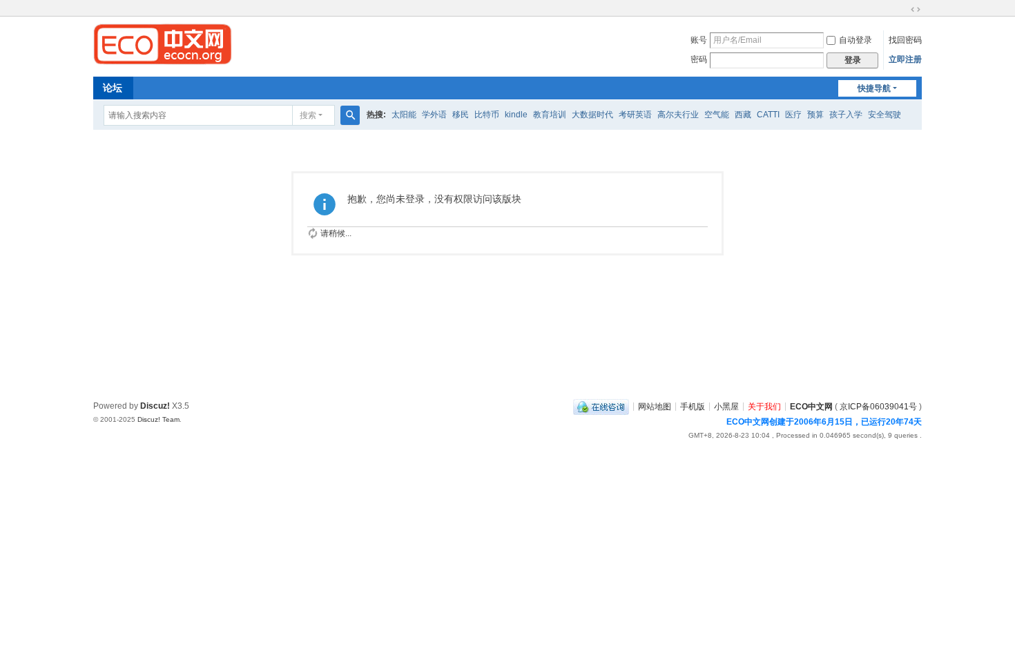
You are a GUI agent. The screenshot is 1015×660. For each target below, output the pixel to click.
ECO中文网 (811, 406)
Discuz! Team (158, 419)
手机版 (692, 406)
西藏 (743, 114)
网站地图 (654, 406)
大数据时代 (592, 114)
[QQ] (601, 406)
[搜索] (350, 115)
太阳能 (404, 114)
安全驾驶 (884, 114)
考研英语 (635, 114)
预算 (815, 114)
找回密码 (905, 40)
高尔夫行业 (678, 114)
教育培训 (549, 114)
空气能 (716, 114)
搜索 (308, 115)
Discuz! (155, 406)
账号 (698, 40)
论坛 (112, 87)
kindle (516, 114)
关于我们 (764, 406)
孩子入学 (845, 114)
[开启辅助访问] (902, 9)
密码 (698, 59)
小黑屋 (726, 406)
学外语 (434, 114)
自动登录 (855, 40)
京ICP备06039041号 (878, 406)
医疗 (793, 114)
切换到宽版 (915, 9)
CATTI (768, 114)
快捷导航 (874, 88)
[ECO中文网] (162, 43)
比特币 (486, 114)
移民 (460, 114)
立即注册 (905, 59)
